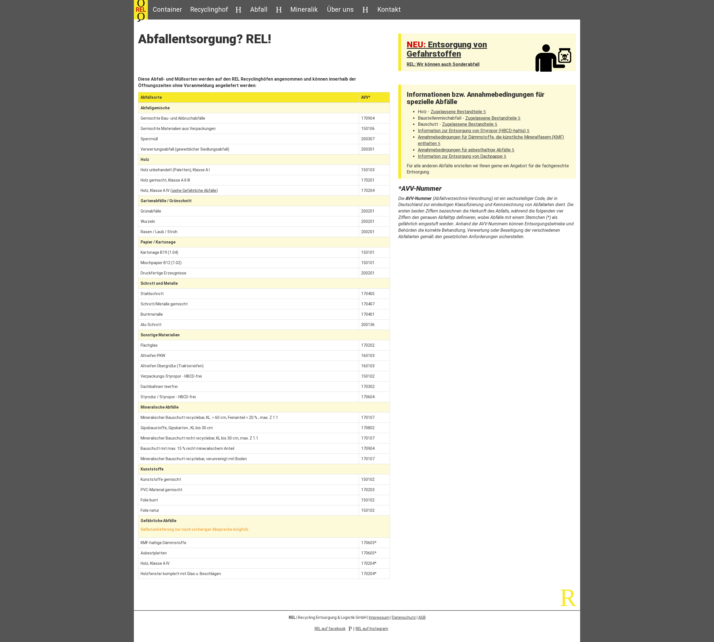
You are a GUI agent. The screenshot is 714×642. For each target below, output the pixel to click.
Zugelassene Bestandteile (458, 111)
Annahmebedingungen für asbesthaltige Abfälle (466, 150)
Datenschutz (404, 617)
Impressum (379, 617)
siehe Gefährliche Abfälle (194, 190)
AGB (422, 617)
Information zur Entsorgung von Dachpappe (462, 156)
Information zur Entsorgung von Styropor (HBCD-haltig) (473, 130)
